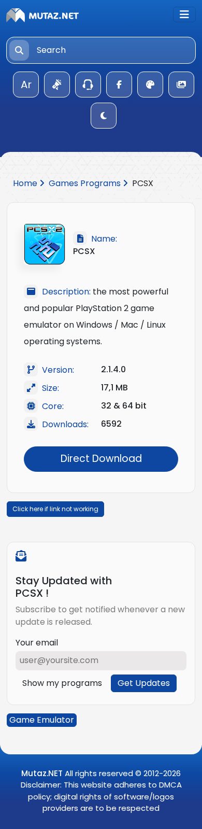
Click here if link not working (55, 508)
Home (26, 183)
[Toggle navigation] (184, 14)
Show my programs (62, 683)
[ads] (57, 84)
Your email (37, 643)
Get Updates (144, 683)
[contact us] (88, 84)
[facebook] (119, 84)
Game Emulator (41, 720)
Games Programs (86, 183)
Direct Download (101, 459)
